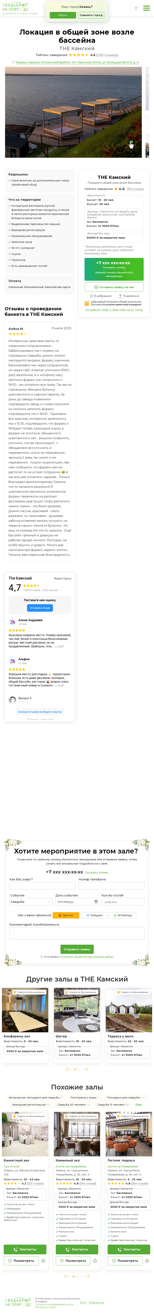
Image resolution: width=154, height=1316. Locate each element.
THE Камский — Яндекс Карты (40, 719)
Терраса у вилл (121, 1036)
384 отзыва (87, 1183)
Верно (63, 15)
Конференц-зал (17, 1036)
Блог (83, 1302)
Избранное (96, 1302)
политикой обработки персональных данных (87, 956)
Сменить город (91, 15)
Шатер (61, 1036)
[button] (69, 1069)
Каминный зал (68, 1160)
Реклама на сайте (45, 1307)
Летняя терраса (121, 1160)
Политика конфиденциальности (54, 1304)
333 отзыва (35, 1183)
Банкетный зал (16, 1160)
